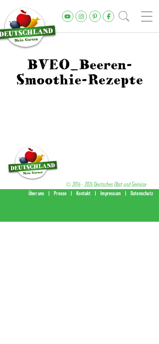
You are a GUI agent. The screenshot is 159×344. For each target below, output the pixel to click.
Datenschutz (141, 193)
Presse (60, 193)
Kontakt (83, 193)
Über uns (36, 193)
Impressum (110, 193)
